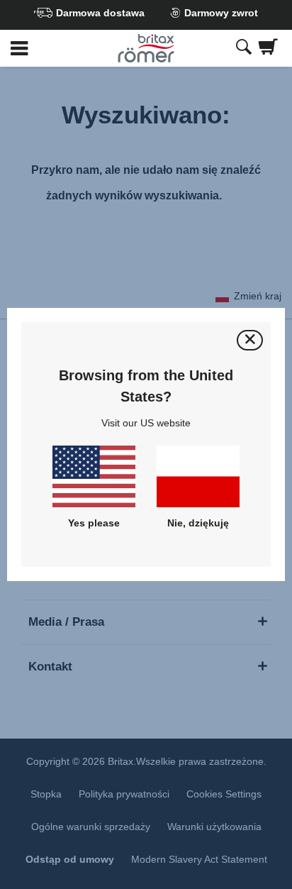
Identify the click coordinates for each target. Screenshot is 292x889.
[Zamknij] (250, 340)
